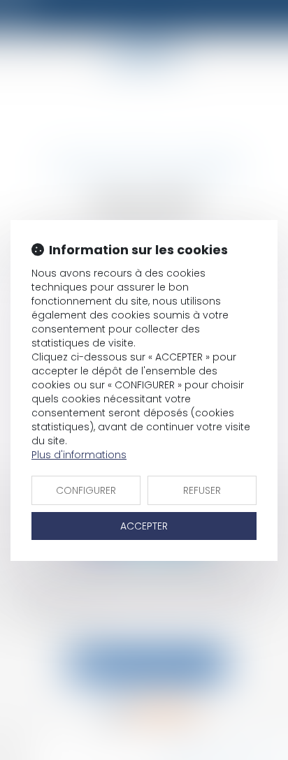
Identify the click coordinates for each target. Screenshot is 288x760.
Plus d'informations (79, 455)
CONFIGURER (86, 490)
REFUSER (202, 490)
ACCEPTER (144, 526)
